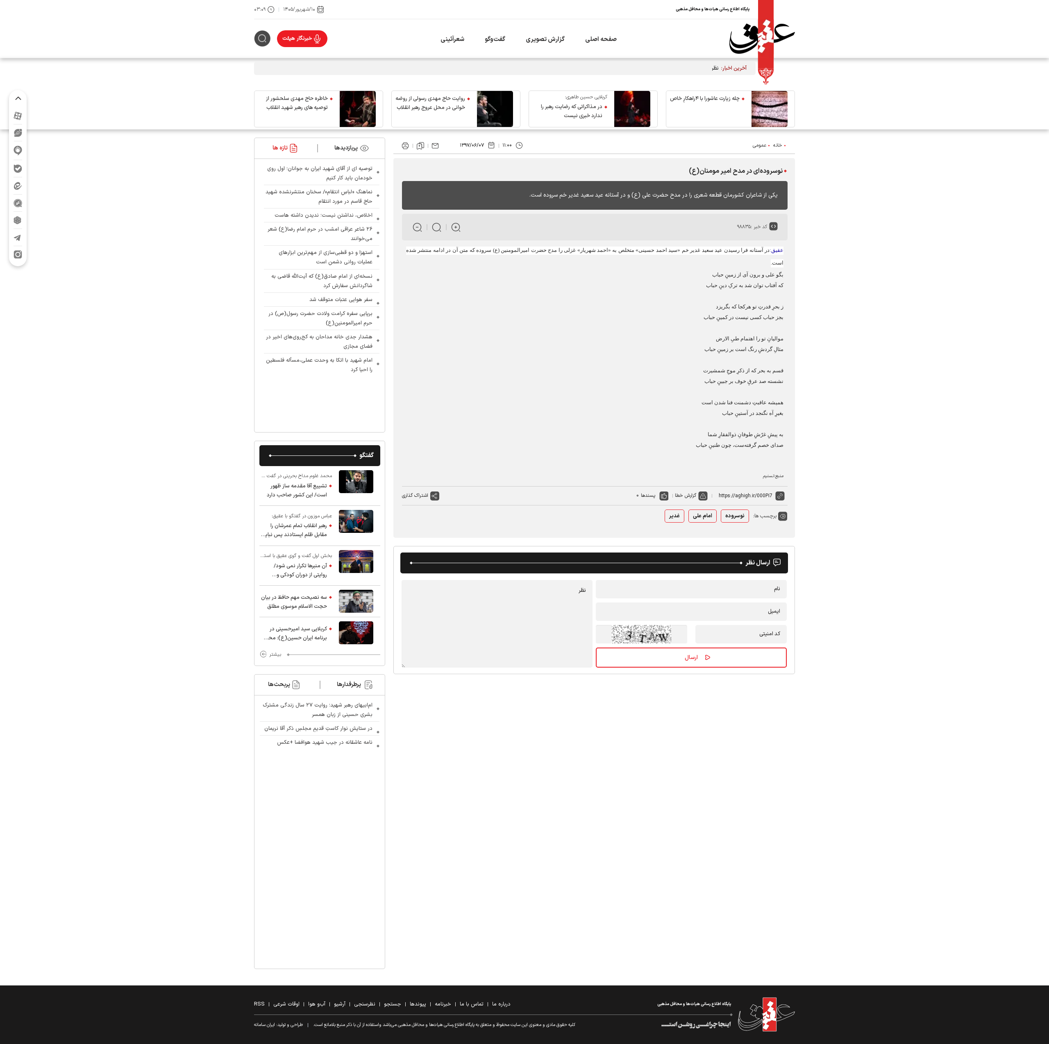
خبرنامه (443, 1004)
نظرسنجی (364, 1004)
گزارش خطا (685, 495)
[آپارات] (18, 115)
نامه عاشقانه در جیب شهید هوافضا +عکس (324, 742)
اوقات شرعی (286, 1004)
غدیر (674, 516)
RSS (259, 1004)
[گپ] (18, 203)
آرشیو (339, 1004)
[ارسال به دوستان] (435, 146)
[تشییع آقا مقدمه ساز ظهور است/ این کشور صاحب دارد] (356, 485)
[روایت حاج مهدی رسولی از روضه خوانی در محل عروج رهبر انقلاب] (495, 109)
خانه (777, 145)
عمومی (759, 145)
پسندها (648, 495)
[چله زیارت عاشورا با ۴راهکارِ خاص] (770, 109)
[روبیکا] (18, 220)
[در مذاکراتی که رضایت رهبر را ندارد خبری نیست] (632, 109)
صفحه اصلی (601, 39)
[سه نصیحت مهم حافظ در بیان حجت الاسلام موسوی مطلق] (356, 601)
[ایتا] (18, 185)
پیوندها (418, 1004)
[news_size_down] (417, 227)
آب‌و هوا (316, 1004)
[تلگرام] (18, 237)
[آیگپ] (18, 150)
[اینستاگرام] (18, 254)
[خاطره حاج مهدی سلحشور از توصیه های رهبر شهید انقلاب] (358, 109)
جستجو (392, 1004)
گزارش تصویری (545, 39)
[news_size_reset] (436, 227)
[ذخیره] (420, 146)
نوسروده (735, 516)
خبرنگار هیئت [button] (297, 38)
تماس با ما (472, 1004)
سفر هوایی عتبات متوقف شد (340, 300)
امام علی (702, 516)
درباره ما (501, 1004)
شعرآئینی (452, 39)
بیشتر (275, 654)
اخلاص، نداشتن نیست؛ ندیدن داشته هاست (323, 215)
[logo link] (762, 38)
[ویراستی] (18, 133)
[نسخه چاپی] (405, 146)
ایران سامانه (264, 1024)
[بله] (18, 168)
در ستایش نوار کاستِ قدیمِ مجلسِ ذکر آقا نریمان (318, 729)
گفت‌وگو (495, 39)
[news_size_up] (456, 227)
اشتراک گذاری (415, 495)
